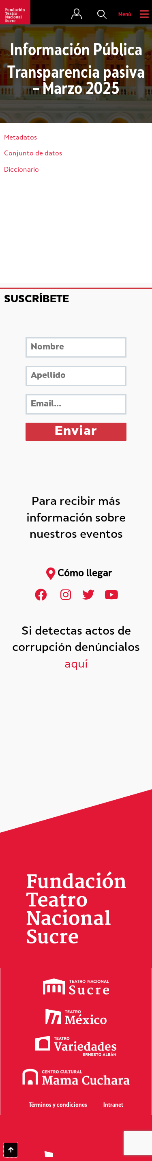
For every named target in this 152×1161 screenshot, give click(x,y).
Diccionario (21, 170)
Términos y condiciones (58, 1105)
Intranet (113, 1105)
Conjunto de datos (33, 154)
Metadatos (20, 138)
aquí (76, 664)
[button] (102, 15)
